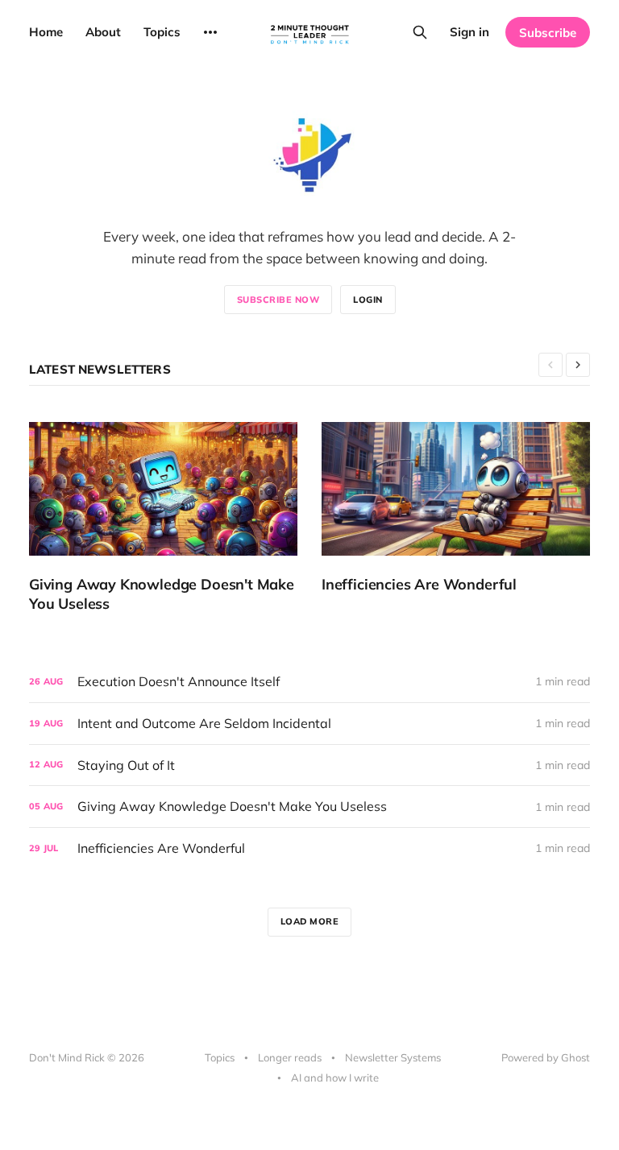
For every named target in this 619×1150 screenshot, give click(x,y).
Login (368, 299)
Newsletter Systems (393, 1057)
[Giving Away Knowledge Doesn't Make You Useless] (163, 517)
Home (46, 31)
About (103, 31)
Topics (162, 31)
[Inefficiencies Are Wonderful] (456, 508)
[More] (210, 32)
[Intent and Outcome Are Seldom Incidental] (309, 723)
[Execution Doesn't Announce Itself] (309, 681)
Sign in (469, 31)
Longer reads (290, 1057)
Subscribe (547, 32)
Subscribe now (278, 299)
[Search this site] (420, 32)
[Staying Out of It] (309, 765)
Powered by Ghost (545, 1057)
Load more (309, 921)
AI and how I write (335, 1077)
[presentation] (550, 365)
